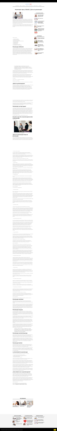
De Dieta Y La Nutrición (29, 5)
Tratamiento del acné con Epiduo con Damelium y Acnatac (30, 424)
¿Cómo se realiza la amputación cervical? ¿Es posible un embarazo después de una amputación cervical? (17, 419)
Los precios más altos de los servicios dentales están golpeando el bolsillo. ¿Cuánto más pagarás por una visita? (39, 22)
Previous (11, 402)
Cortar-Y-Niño (35, 5)
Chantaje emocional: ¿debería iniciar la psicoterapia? (29, 406)
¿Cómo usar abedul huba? (41, 417)
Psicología (17, 5)
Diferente (40, 5)
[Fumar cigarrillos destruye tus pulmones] (16, 403)
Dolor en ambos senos (40, 18)
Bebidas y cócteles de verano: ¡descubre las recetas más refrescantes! (41, 41)
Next (34, 402)
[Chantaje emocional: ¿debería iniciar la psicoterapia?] (30, 403)
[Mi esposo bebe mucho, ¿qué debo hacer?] (23, 403)
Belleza (24, 5)
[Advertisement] (23, 32)
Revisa (21, 5)
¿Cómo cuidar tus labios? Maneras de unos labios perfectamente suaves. (41, 16)
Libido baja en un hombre (19, 423)
